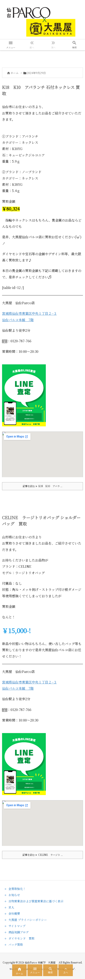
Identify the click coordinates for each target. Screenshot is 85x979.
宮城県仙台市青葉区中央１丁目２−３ (29, 313)
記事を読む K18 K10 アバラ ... (42, 486)
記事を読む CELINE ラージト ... (42, 854)
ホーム (15, 73)
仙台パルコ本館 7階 (18, 319)
